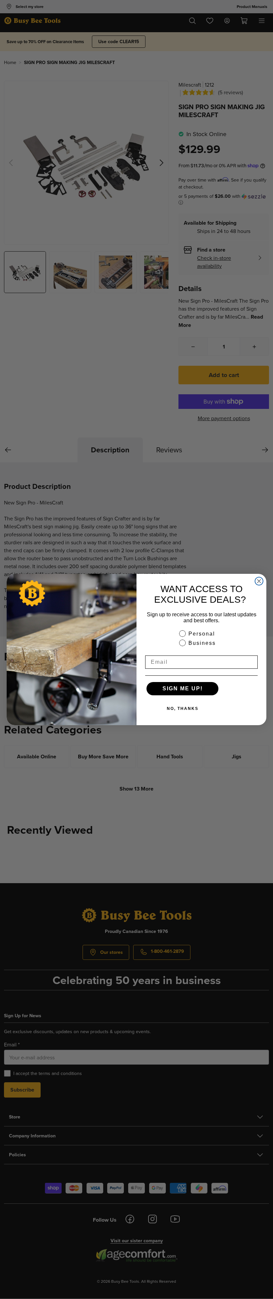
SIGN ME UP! (182, 688)
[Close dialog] (259, 581)
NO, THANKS (182, 708)
